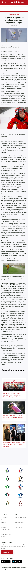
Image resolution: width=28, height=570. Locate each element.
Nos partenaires (5, 525)
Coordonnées (4, 517)
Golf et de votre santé (6, 534)
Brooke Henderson (14, 14)
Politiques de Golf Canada (20, 517)
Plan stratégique (18, 527)
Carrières (3, 527)
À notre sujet (4, 520)
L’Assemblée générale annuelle (19, 524)
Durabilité (3, 537)
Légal (15, 514)
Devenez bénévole (5, 532)
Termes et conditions (19, 520)
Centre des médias (5, 529)
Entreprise (4, 514)
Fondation (3, 522)
